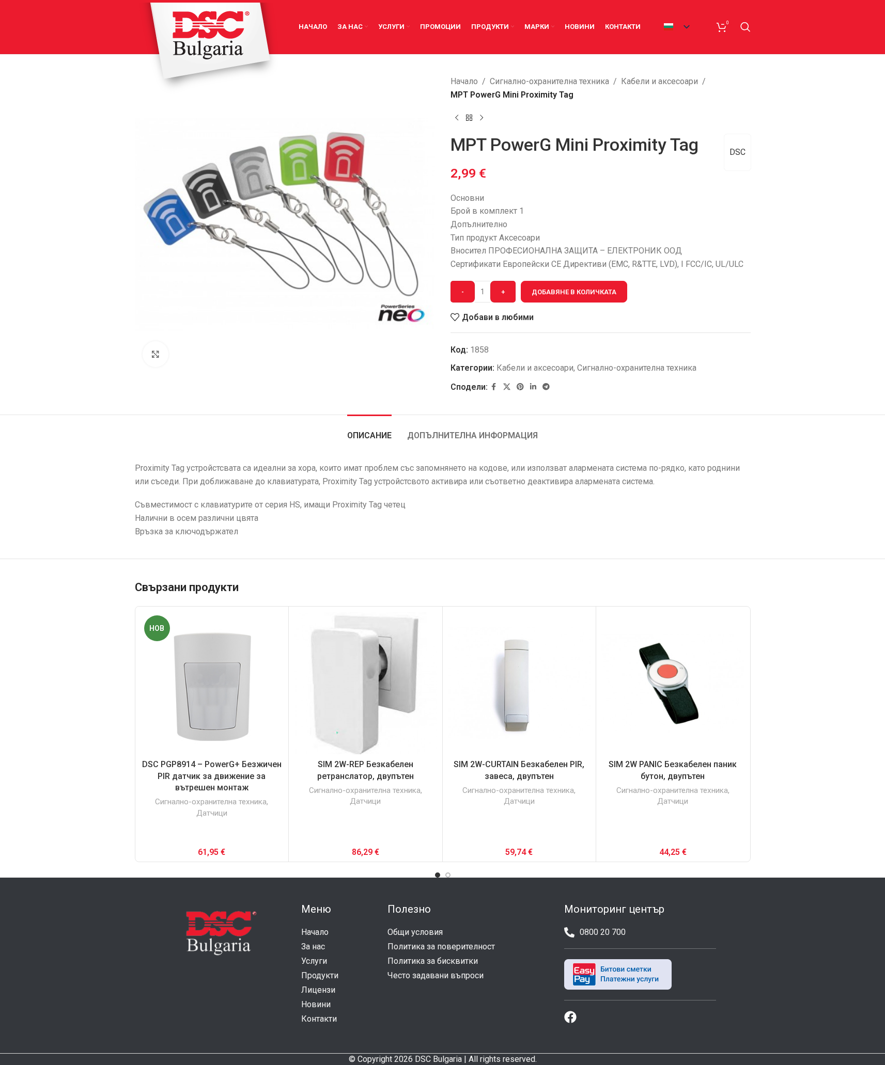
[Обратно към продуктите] (469, 118)
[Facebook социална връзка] (494, 387)
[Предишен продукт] (457, 118)
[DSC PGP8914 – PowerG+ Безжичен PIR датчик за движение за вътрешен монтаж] (212, 683)
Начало (464, 81)
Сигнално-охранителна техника (549, 81)
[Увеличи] (155, 354)
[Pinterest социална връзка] (520, 387)
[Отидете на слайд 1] (437, 875)
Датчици (211, 813)
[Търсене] (745, 27)
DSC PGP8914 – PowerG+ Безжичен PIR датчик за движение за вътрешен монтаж (212, 775)
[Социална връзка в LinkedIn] (533, 387)
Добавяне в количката (574, 292)
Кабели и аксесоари (659, 81)
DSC (737, 152)
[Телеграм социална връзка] (546, 387)
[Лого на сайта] (209, 48)
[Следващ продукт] (481, 118)
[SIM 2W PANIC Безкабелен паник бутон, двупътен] (672, 683)
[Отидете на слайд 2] (448, 875)
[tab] (369, 430)
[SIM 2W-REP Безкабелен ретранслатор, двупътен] (365, 683)
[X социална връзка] (507, 387)
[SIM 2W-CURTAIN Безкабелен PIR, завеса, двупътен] (519, 683)
